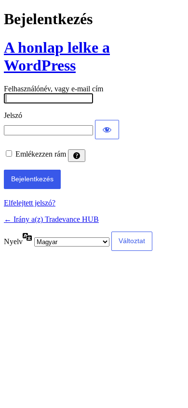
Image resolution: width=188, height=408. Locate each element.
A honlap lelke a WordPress (57, 56)
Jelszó (13, 115)
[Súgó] (76, 155)
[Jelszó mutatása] (107, 129)
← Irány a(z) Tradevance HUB (51, 219)
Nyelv (13, 241)
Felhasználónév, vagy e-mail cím (53, 89)
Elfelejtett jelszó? (29, 203)
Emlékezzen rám (40, 154)
